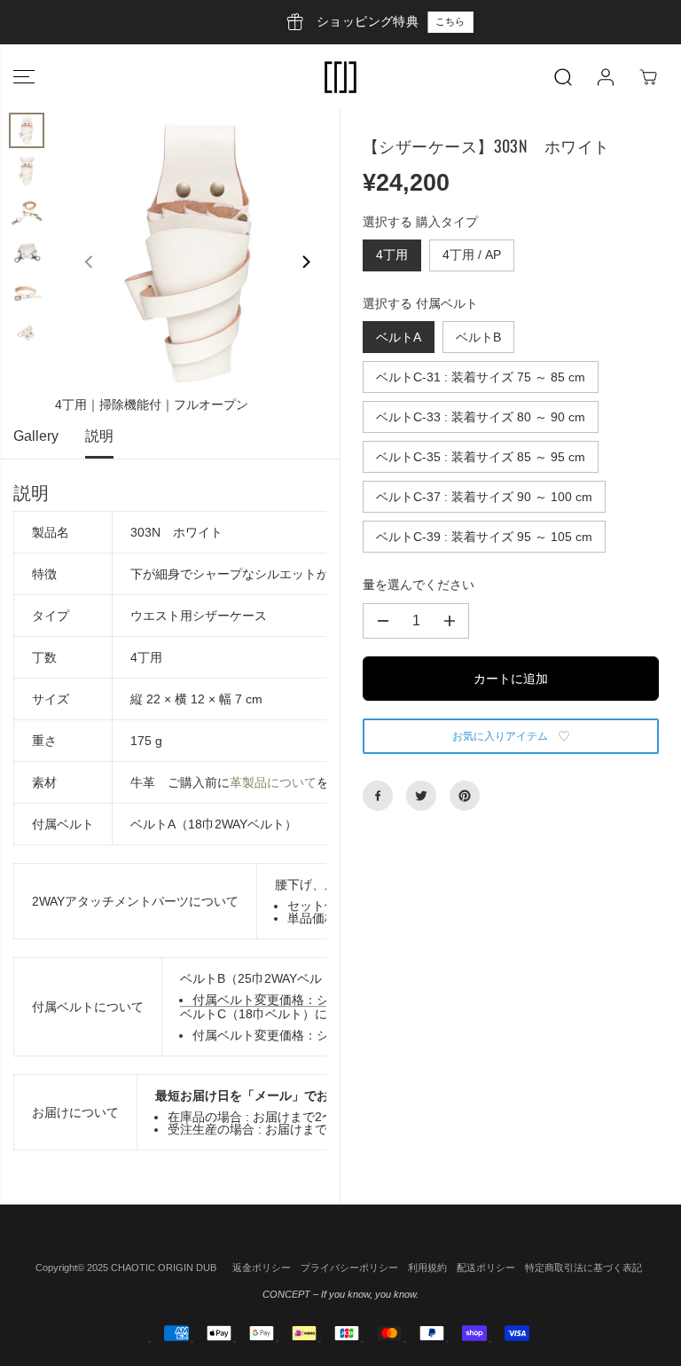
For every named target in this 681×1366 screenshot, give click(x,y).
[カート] (648, 77)
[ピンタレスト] (465, 796)
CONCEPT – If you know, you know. (340, 1294)
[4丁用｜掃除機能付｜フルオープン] (197, 252)
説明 (99, 436)
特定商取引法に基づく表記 (583, 1267)
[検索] (563, 77)
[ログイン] (605, 77)
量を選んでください (418, 584)
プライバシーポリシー (349, 1267)
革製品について (273, 782)
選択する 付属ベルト (420, 303)
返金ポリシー (261, 1267)
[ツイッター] (421, 796)
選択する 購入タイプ (420, 222)
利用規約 (427, 1267)
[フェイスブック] (378, 796)
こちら (413, 21)
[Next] (305, 262)
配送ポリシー (486, 1267)
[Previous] (89, 262)
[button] (24, 77)
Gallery (36, 436)
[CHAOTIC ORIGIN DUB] (340, 77)
